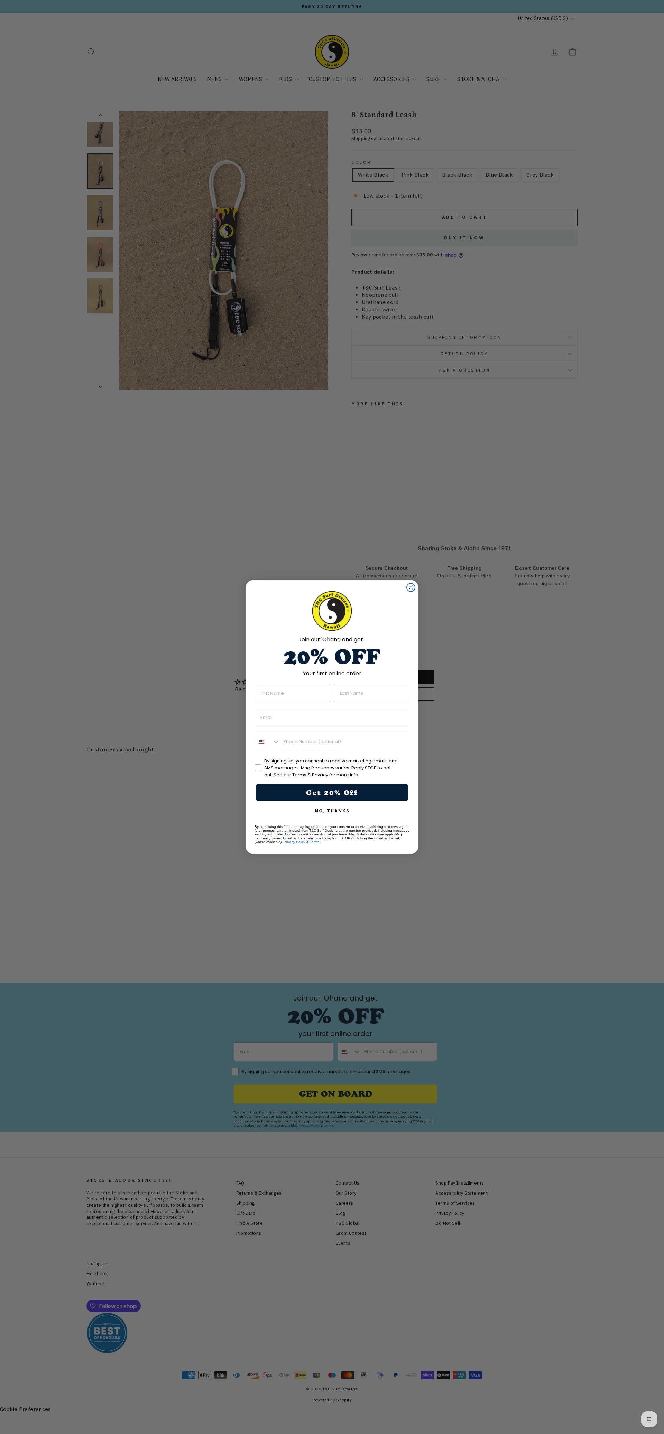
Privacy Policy (294, 842)
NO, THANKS (332, 811)
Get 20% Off (332, 792)
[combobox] (267, 741)
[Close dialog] (411, 587)
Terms (314, 842)
